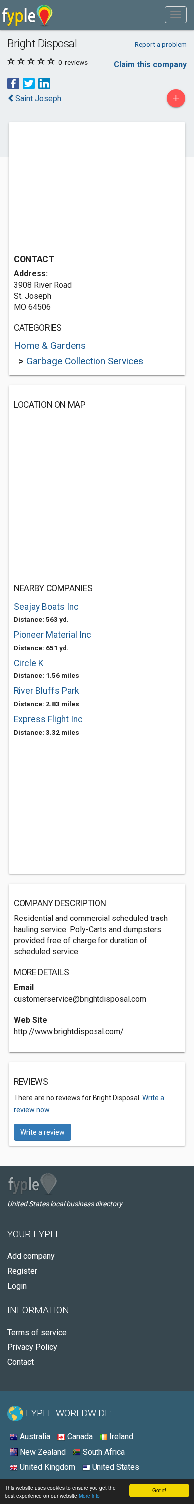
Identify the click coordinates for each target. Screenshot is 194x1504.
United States (114, 1467)
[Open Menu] (176, 14)
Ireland (120, 1436)
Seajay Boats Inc (46, 607)
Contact (20, 1362)
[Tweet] (29, 83)
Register (22, 1271)
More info (89, 1495)
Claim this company (150, 64)
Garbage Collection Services (84, 361)
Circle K (29, 663)
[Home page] (27, 14)
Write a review (42, 1132)
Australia (34, 1436)
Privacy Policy (32, 1347)
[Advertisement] (88, 189)
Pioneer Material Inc (52, 635)
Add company (31, 1256)
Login (17, 1286)
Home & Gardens (50, 345)
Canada (79, 1436)
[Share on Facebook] (13, 83)
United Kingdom (46, 1467)
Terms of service (37, 1332)
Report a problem (161, 44)
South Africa (103, 1452)
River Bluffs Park (46, 691)
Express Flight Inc (48, 719)
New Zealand (42, 1452)
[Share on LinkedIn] (44, 83)
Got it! (159, 1490)
